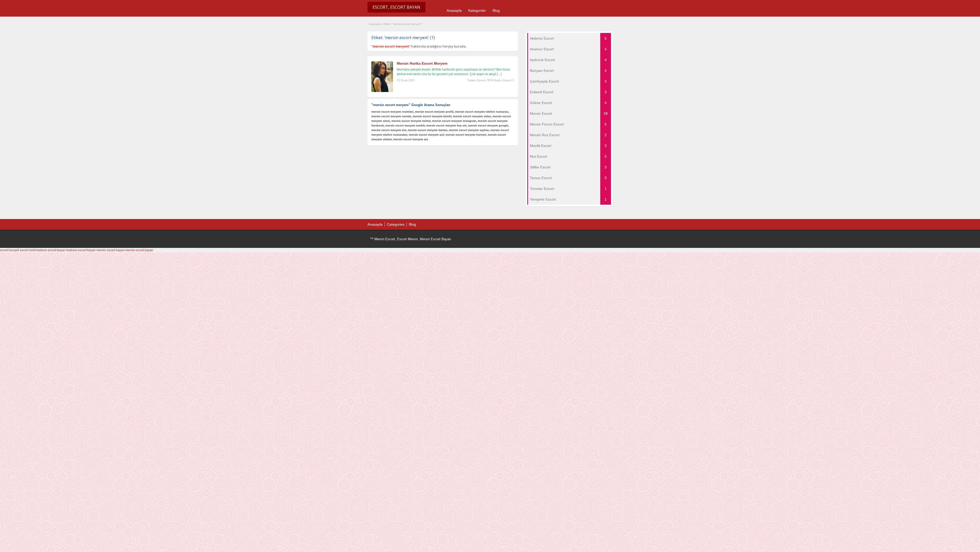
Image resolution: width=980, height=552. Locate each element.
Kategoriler (477, 10)
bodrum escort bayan (51, 250)
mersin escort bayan (110, 250)
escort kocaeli (9, 250)
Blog (496, 10)
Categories (396, 224)
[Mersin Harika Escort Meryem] (382, 91)
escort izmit (27, 250)
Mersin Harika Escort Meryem (422, 63)
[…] (499, 74)
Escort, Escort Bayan (396, 7)
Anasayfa (454, 10)
